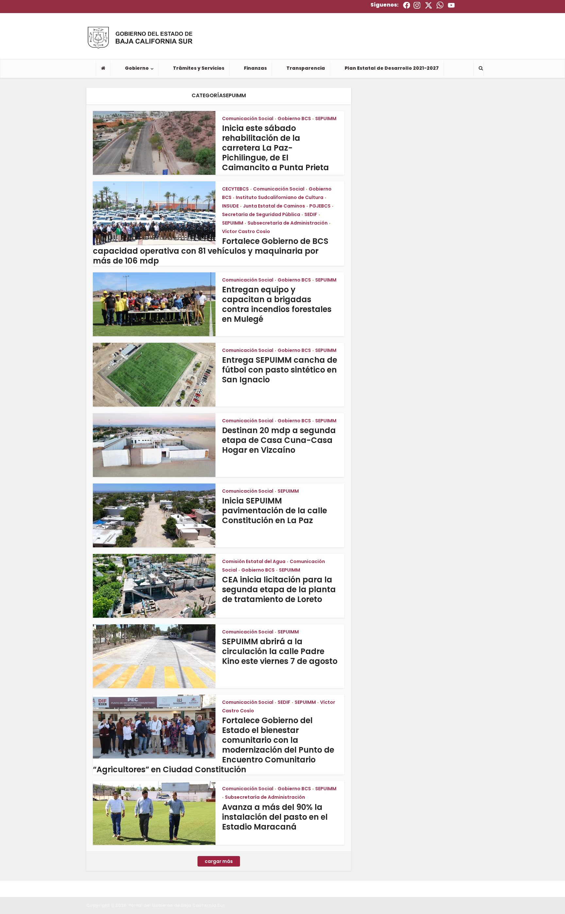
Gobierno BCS (294, 118)
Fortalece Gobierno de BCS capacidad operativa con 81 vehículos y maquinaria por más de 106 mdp (210, 251)
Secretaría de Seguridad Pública (261, 214)
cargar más (219, 861)
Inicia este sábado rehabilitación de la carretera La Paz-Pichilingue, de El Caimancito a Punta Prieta (275, 148)
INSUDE (230, 206)
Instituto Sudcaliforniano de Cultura (279, 197)
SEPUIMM (325, 118)
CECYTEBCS (235, 189)
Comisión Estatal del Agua (253, 561)
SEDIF (310, 214)
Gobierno (137, 68)
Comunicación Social (247, 118)
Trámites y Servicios (198, 68)
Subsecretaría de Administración (288, 223)
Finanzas (255, 68)
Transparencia (305, 68)
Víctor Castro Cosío (246, 231)
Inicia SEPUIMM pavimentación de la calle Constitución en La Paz (274, 510)
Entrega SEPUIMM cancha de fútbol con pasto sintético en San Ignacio (279, 370)
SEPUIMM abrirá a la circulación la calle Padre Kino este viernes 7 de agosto (279, 651)
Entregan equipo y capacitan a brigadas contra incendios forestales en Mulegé (277, 304)
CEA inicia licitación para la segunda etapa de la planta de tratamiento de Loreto (279, 589)
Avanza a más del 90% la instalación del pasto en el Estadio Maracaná (275, 817)
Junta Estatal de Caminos (274, 206)
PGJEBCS (320, 206)
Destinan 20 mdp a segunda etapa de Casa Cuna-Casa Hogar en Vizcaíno (279, 440)
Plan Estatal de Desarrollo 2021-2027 (392, 68)
